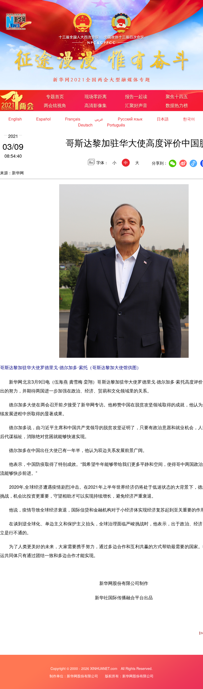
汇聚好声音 (136, 105)
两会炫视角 (55, 105)
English (15, 119)
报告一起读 (136, 96)
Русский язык (130, 119)
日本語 (163, 119)
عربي (99, 119)
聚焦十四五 (177, 96)
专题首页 (55, 96)
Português (116, 125)
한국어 (189, 119)
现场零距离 (95, 96)
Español (44, 119)
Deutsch (86, 125)
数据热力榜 (177, 105)
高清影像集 (95, 105)
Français (73, 119)
